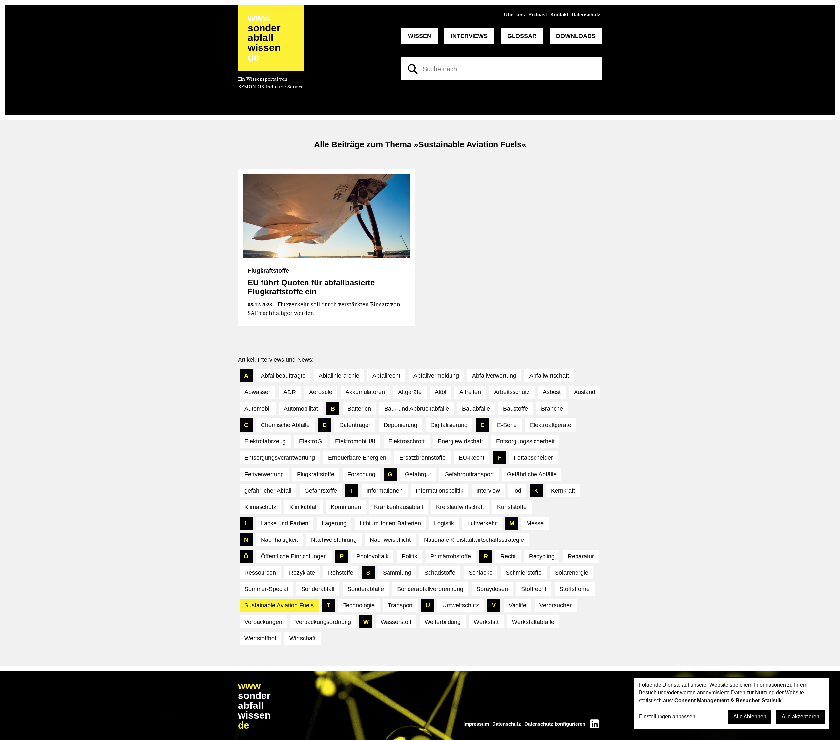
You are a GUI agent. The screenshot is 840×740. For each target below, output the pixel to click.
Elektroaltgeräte (550, 425)
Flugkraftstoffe (315, 474)
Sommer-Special (266, 589)
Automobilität (301, 408)
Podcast (537, 14)
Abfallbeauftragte (283, 375)
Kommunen (346, 507)
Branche (552, 408)
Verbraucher (555, 605)
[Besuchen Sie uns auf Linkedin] (594, 724)
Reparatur (581, 556)
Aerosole (320, 392)
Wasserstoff (396, 622)
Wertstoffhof (260, 638)
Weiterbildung (443, 622)
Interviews (469, 36)
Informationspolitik (439, 490)
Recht (508, 556)
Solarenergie (571, 572)
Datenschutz (586, 14)
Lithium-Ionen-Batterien (390, 523)
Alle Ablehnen (749, 716)
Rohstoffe (340, 572)
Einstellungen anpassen (667, 716)
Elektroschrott (406, 441)
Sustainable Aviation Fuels (279, 605)
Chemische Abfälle (285, 425)
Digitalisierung (449, 425)
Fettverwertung (264, 474)
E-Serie (507, 425)
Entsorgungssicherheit (525, 441)
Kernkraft (563, 490)
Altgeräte (410, 392)
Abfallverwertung (494, 375)
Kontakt (559, 14)
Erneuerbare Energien (357, 458)
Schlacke (481, 572)
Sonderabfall (317, 589)
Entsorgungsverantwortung (279, 458)
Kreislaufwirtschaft (460, 507)
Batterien (359, 408)
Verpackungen (263, 622)
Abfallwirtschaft (549, 375)
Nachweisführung (334, 540)
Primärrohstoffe (450, 556)
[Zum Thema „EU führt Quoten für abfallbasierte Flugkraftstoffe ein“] (326, 216)
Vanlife (517, 605)
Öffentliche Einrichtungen (294, 556)
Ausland (584, 392)
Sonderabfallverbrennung (430, 589)
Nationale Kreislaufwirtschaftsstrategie (474, 540)
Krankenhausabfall (398, 507)
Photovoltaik (372, 556)
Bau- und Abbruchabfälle (416, 408)
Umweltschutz (460, 605)
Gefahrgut (418, 474)
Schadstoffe (439, 572)
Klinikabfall (303, 507)
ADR (290, 392)
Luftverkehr (482, 523)
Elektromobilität (355, 441)
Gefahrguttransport (469, 474)
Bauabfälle (476, 408)
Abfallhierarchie (339, 375)
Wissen (419, 36)
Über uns (514, 14)
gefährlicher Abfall (267, 490)
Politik (409, 556)
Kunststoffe (512, 507)
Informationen (385, 490)
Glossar (521, 36)
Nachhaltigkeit (279, 540)
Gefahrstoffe (320, 490)
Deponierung (400, 425)
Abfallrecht (386, 375)
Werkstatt (486, 622)
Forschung (361, 474)
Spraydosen (492, 589)
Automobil (257, 408)
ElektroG (310, 441)
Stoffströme (574, 589)
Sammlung (397, 572)
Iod (517, 490)
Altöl (440, 392)
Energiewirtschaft (460, 441)
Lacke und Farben (284, 523)
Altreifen (470, 392)
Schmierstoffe (524, 572)
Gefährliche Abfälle (531, 474)
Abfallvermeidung (436, 375)
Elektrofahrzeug (265, 441)
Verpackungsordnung (323, 622)
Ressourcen (260, 572)
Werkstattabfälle (533, 622)
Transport (400, 605)
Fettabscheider (533, 458)
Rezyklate (302, 572)
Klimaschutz (260, 507)
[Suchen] (413, 69)
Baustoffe (515, 408)
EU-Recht (471, 458)
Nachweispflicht (390, 540)
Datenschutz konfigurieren (554, 724)
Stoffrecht (533, 589)
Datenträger (354, 425)
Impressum (476, 724)
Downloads (576, 36)
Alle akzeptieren (800, 716)
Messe (535, 523)
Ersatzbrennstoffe (422, 458)
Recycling (542, 556)
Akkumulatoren (365, 392)
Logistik (444, 523)
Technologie (359, 605)
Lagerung (334, 523)
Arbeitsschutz (512, 392)
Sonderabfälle (365, 589)
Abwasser (257, 392)
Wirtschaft (302, 638)
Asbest (552, 392)
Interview (488, 490)
